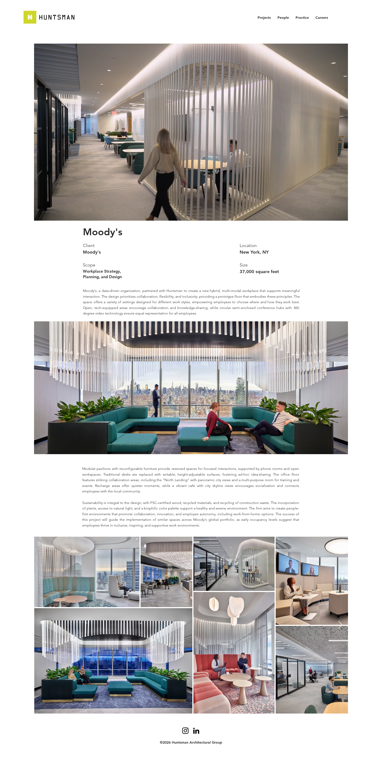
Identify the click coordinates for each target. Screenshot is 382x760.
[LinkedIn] (196, 730)
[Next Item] (340, 625)
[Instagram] (185, 730)
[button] (342, 216)
